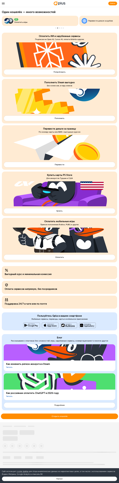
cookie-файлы (22, 471)
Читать (9, 367)
